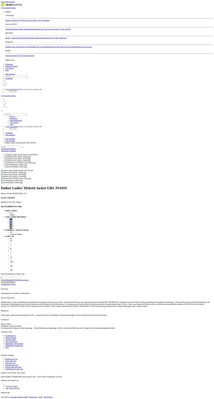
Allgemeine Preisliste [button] (8, 149)
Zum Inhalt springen (8, 2)
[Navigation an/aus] (6, 107)
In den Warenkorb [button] (7, 280)
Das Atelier (33, 20)
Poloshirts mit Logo (36, 47)
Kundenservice (10, 336)
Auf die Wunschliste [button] (8, 282)
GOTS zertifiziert (43, 20)
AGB (40, 397)
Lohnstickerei (10, 56)
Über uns (64, 29)
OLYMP (55, 38)
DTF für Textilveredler (23, 56)
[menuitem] (8, 12)
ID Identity (20, 38)
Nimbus (37, 38)
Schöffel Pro (62, 38)
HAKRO (27, 38)
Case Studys (44, 29)
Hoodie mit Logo (11, 359)
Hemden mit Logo (11, 365)
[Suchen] (23, 147)
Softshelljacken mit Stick (52, 47)
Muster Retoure (10, 338)
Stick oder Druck (11, 342)
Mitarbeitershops (34, 29)
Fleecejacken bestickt (68, 47)
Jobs (32, 56)
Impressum (33, 397)
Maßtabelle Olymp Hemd (14, 344)
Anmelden (9, 78)
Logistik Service (54, 29)
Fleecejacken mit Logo (13, 367)
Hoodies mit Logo (11, 47)
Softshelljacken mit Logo (14, 369)
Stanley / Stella (10, 38)
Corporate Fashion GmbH (19, 397)
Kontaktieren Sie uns (8, 284)
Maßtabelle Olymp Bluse (14, 346)
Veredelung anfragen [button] (21, 280)
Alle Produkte (10, 139)
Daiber (32, 38)
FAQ (69, 29)
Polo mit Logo (10, 363)
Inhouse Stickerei (11, 20)
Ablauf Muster (23, 29)
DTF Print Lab (23, 20)
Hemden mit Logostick (84, 47)
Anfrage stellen (10, 340)
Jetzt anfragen (10, 74)
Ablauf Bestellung (11, 29)
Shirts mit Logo (23, 47)
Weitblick (43, 38)
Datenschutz (48, 397)
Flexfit (49, 38)
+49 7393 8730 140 (12, 388)
